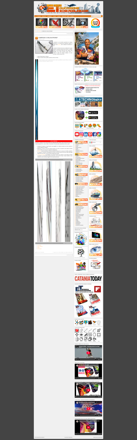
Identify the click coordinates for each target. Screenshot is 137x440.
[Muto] (98, 359)
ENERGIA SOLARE (79, 191)
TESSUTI (77, 152)
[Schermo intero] (100, 359)
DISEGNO (39, 16)
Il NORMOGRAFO (69, 33)
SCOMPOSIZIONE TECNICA (80, 158)
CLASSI (54, 16)
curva (64, 252)
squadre (59, 44)
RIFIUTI (77, 195)
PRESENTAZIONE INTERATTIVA (92, 87)
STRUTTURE (78, 157)
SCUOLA (58, 16)
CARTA (77, 146)
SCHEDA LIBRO (89, 89)
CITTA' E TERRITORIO (79, 163)
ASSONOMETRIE (78, 209)
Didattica (39, 31)
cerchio (60, 252)
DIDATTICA (44, 16)
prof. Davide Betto (41, 252)
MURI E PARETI (78, 159)
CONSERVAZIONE (78, 169)
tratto (71, 252)
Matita (38, 247)
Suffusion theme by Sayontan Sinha (98, 437)
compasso (62, 252)
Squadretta (39, 245)
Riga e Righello (40, 246)
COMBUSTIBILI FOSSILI (79, 188)
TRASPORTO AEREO (79, 181)
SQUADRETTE (78, 216)
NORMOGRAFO (78, 222)
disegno (67, 252)
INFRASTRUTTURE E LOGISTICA (81, 176)
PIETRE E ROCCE (78, 147)
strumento (69, 252)
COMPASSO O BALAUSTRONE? (48, 37)
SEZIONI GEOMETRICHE (79, 208)
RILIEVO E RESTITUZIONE (80, 214)
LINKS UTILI (64, 16)
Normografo (39, 248)
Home (36, 31)
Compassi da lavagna (41, 154)
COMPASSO (78, 221)
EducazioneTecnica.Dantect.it (40, 437)
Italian (94, 142)
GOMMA (77, 220)
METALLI (77, 149)
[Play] (76, 359)
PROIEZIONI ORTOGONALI (80, 207)
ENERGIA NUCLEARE (79, 189)
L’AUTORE (72, 16)
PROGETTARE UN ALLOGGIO (80, 160)
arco (57, 252)
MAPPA (68, 16)
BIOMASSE (77, 196)
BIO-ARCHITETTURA (79, 164)
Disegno (43, 39)
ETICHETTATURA (78, 171)
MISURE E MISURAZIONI (79, 215)
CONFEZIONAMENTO (79, 170)
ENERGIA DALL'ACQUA (79, 190)
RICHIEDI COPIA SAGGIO (91, 90)
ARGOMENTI (49, 16)
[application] (88, 353)
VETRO (77, 148)
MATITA (77, 219)
